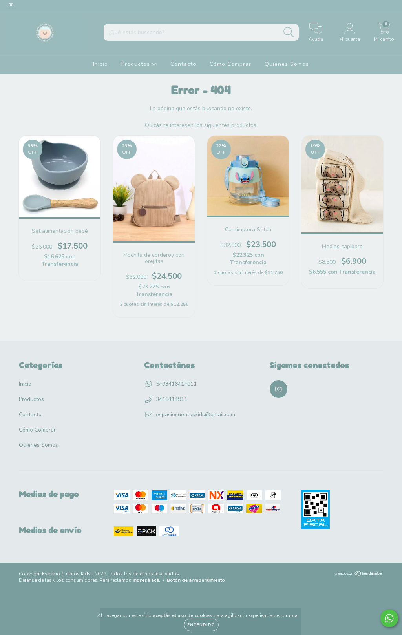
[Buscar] (289, 32)
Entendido (201, 625)
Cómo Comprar (230, 64)
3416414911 (171, 399)
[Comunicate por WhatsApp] (389, 618)
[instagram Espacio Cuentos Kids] (11, 5)
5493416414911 (176, 384)
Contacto (183, 64)
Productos (136, 64)
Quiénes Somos (287, 64)
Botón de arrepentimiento (196, 580)
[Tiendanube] (358, 575)
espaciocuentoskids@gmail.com (195, 414)
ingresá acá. (146, 580)
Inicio (100, 64)
